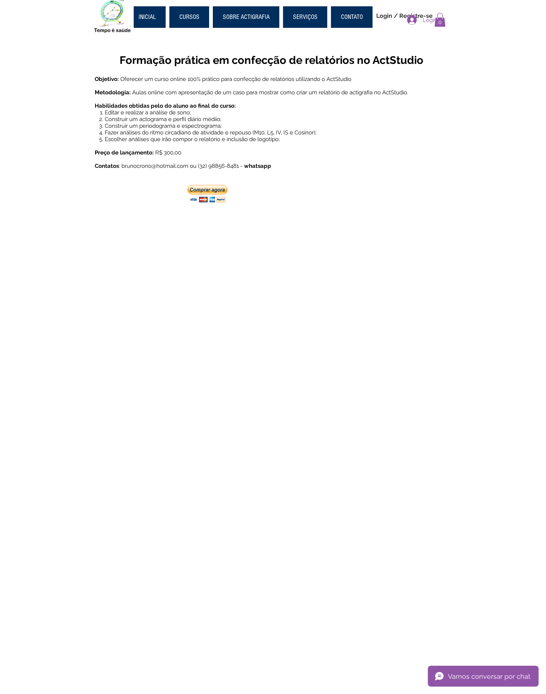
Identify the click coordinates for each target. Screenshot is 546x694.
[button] (440, 20)
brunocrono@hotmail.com (154, 166)
